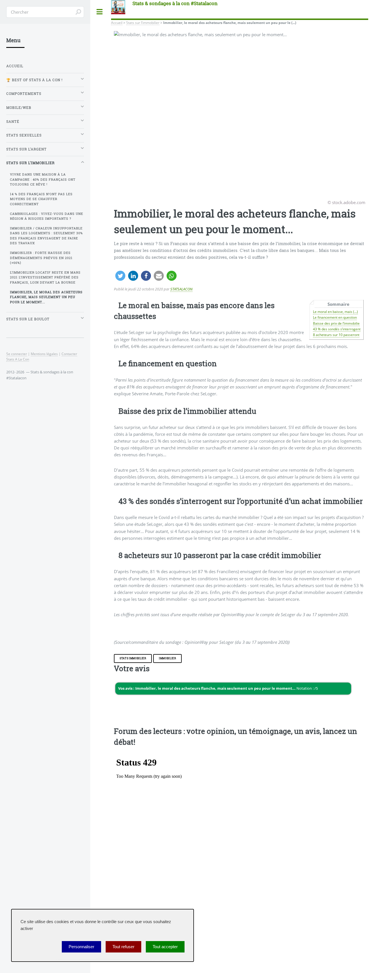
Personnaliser (81, 946)
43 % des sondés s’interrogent (337, 329)
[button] (120, 276)
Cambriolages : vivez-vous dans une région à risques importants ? (46, 216)
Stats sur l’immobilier (142, 22)
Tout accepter (165, 946)
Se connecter (16, 353)
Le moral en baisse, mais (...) (335, 311)
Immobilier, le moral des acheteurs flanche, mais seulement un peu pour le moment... (46, 297)
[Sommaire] (116, 305)
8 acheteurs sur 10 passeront (336, 334)
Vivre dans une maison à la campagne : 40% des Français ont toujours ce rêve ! (42, 179)
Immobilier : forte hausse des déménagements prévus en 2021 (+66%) (41, 258)
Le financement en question (335, 317)
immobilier (167, 658)
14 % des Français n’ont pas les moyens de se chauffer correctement (41, 199)
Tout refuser (123, 946)
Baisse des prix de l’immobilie (336, 323)
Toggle (99, 12)
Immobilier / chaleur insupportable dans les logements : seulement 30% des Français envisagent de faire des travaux (46, 235)
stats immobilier (133, 658)
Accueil (116, 22)
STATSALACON (181, 289)
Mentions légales (44, 353)
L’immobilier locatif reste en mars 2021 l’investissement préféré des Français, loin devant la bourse (45, 277)
